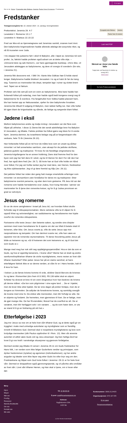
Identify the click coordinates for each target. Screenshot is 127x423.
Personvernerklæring (105, 404)
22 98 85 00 (65, 391)
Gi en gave (105, 400)
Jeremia (119, 30)
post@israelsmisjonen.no (66, 395)
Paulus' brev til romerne (115, 34)
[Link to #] (104, 3)
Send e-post (104, 74)
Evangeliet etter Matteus (107, 30)
